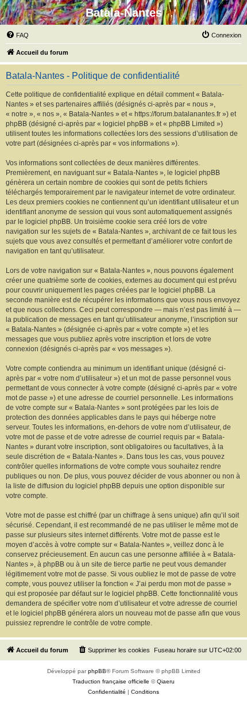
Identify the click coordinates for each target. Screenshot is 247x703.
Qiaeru (166, 681)
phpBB (97, 671)
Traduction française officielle (110, 681)
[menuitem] (17, 35)
